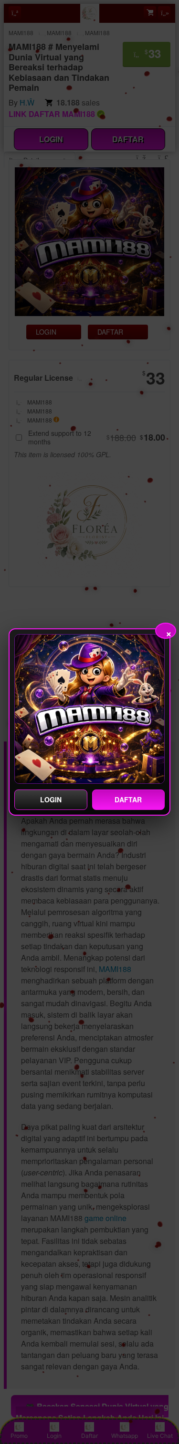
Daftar (128, 799)
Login (51, 799)
